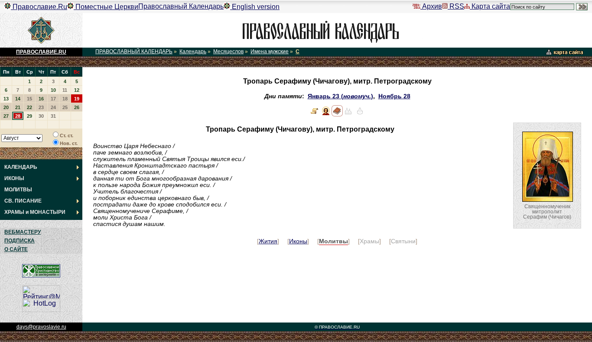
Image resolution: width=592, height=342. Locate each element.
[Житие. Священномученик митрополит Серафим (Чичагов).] (314, 114)
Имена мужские (269, 51)
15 (29, 98)
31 (53, 116)
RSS (456, 6)
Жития (268, 241)
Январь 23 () (340, 96)
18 (65, 98)
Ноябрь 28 (394, 96)
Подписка (19, 241)
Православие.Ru (39, 6)
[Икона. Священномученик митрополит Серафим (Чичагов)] (326, 114)
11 (64, 90)
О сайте (16, 249)
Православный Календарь (181, 6)
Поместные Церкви (106, 6)
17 (53, 98)
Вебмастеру (22, 232)
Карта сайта (490, 6)
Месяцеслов (228, 51)
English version (255, 6)
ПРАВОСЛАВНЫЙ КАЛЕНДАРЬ (133, 51)
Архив (431, 6)
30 (41, 116)
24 (53, 107)
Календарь (192, 51)
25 (65, 107)
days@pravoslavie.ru (41, 327)
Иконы (298, 241)
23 (41, 107)
